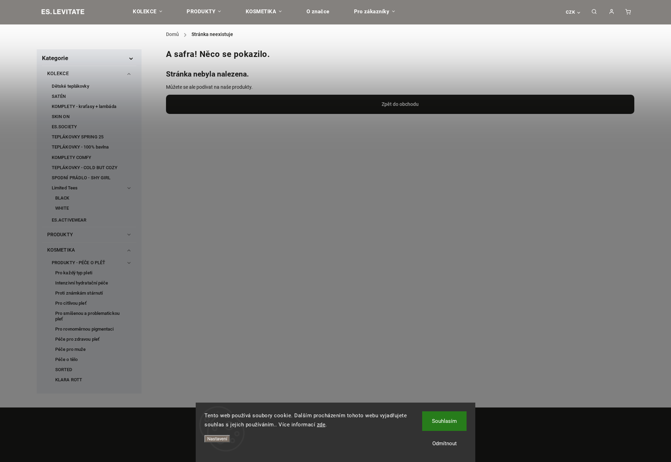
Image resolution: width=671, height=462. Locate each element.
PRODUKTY (60, 234)
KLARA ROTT (68, 379)
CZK (570, 12)
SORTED (64, 369)
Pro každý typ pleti (73, 272)
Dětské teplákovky (70, 86)
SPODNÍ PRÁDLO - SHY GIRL (81, 177)
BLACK (62, 198)
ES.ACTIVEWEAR (69, 220)
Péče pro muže (70, 349)
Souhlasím (444, 421)
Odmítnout (444, 443)
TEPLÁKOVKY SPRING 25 (77, 136)
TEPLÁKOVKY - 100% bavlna (80, 147)
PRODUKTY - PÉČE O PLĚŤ (78, 262)
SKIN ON (61, 116)
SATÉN (59, 96)
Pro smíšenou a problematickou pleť (87, 316)
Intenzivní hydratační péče (81, 283)
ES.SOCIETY (64, 126)
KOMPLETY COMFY (71, 157)
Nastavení (217, 438)
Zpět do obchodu (400, 104)
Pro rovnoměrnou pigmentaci (84, 329)
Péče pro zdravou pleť (77, 339)
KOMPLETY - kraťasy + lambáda (84, 106)
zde (321, 424)
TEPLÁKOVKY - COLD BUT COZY (85, 167)
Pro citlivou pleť (71, 303)
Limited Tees (65, 187)
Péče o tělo (66, 359)
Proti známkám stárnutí (79, 293)
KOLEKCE (58, 73)
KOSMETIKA (61, 250)
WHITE (62, 208)
